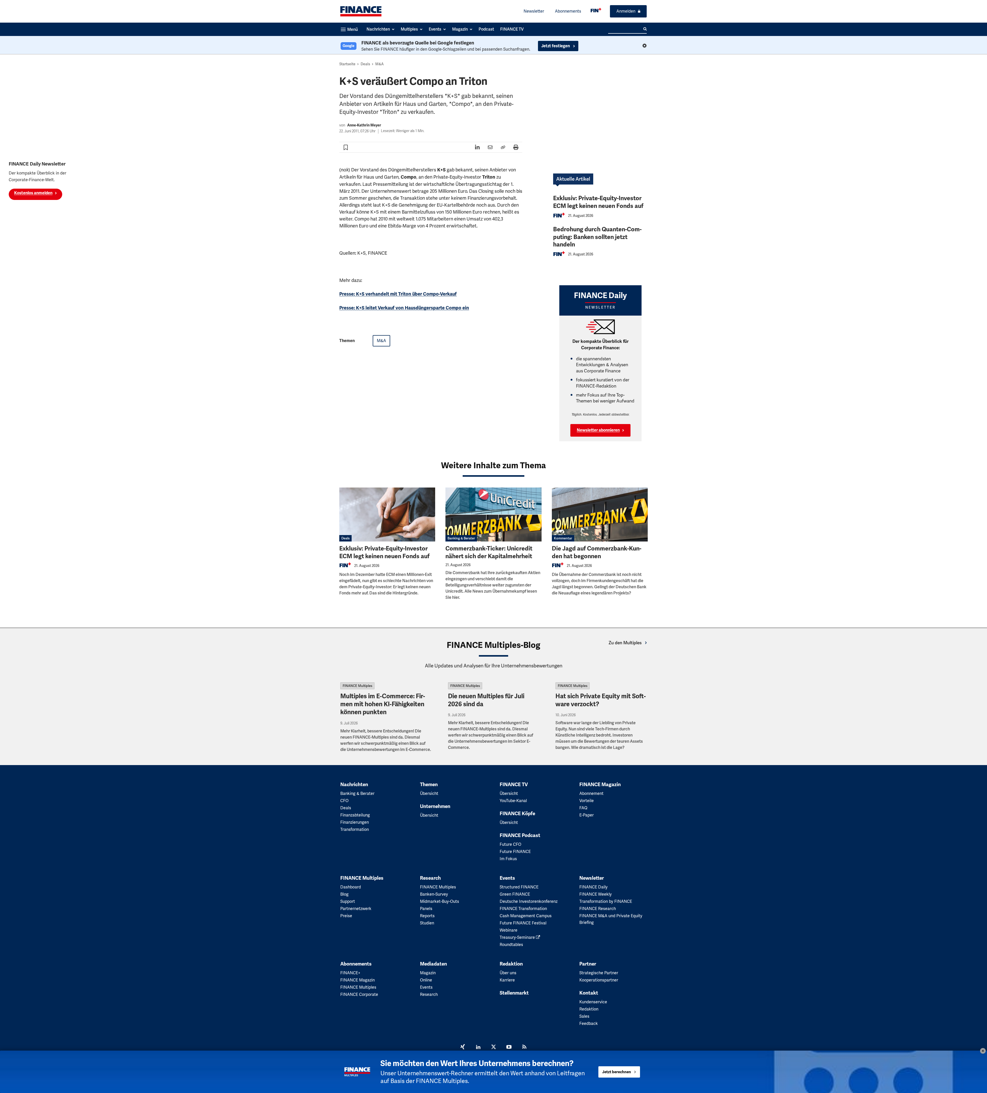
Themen (429, 785)
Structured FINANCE (519, 887)
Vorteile (586, 800)
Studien (427, 923)
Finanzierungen (354, 822)
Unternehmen (435, 806)
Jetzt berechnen (616, 1072)
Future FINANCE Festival (523, 923)
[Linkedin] (478, 1047)
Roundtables (511, 944)
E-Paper (586, 815)
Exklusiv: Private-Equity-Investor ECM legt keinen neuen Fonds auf (598, 202)
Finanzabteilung (355, 815)
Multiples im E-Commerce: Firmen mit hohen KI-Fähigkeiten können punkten (382, 704)
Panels (426, 908)
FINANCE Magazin (600, 785)
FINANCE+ (350, 973)
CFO (344, 800)
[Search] (645, 29)
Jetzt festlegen (556, 46)
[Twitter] (493, 1047)
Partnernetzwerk (355, 908)
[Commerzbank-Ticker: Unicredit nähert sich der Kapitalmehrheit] (493, 514)
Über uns (508, 973)
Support (347, 901)
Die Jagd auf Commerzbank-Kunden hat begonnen (596, 552)
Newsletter (534, 11)
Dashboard (350, 887)
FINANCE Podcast (520, 835)
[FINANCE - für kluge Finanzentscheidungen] (596, 10)
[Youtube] (508, 1047)
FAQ (583, 808)
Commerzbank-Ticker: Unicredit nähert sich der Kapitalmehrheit (488, 552)
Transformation (354, 829)
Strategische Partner (598, 973)
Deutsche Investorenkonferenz (529, 901)
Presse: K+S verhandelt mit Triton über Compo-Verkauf (398, 294)
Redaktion (511, 964)
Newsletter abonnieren (598, 430)
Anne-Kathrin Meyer (364, 125)
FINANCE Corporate (359, 994)
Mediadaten (433, 964)
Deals (365, 64)
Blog (344, 894)
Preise (346, 916)
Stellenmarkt (514, 993)
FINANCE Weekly (595, 894)
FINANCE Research (597, 908)
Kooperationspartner (598, 980)
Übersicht (429, 793)
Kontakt (588, 993)
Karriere (507, 980)
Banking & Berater (461, 538)
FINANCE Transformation (523, 908)
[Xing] (462, 1047)
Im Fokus (508, 858)
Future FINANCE (515, 851)
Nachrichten (354, 785)
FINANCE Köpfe (517, 814)
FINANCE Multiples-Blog (493, 645)
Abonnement (591, 793)
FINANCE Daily (593, 887)
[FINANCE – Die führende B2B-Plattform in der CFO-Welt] (360, 11)
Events (507, 878)
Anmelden (625, 11)
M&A (379, 64)
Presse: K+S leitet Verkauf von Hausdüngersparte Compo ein (404, 308)
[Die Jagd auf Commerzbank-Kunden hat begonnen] (600, 514)
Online (426, 980)
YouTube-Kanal (513, 800)
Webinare (508, 930)
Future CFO (510, 844)
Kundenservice (593, 1002)
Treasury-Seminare (518, 937)
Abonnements (568, 11)
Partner (587, 964)
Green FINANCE (515, 894)
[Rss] (524, 1047)
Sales (584, 1016)
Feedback (588, 1023)
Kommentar (563, 538)
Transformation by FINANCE (605, 901)
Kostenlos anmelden (33, 193)
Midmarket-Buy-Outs (439, 901)
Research (430, 878)
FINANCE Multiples (357, 686)
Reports (427, 916)
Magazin (428, 973)
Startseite (347, 64)
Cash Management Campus (526, 916)
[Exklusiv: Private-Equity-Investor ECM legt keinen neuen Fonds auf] (387, 514)
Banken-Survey (434, 894)
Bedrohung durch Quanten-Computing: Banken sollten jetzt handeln (597, 237)
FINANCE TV (514, 785)
